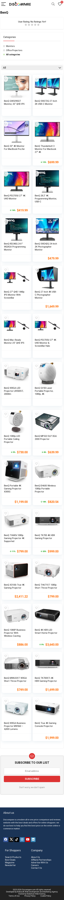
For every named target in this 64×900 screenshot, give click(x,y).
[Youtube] (27, 839)
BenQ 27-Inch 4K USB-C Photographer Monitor (46, 294)
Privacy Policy (29, 896)
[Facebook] (5, 839)
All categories (13, 54)
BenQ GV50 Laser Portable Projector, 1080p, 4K (44, 391)
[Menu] (3, 4)
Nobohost (31, 894)
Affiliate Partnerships (41, 860)
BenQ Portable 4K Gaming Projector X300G (12, 488)
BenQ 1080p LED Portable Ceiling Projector (12, 439)
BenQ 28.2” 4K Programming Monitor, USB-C (46, 198)
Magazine (9, 862)
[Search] (53, 4)
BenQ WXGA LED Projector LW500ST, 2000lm (13, 391)
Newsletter (10, 865)
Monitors (10, 46)
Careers (35, 865)
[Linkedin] (33, 839)
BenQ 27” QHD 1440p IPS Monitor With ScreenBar (14, 294)
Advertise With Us (39, 862)
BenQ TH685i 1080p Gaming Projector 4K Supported (14, 538)
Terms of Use (13, 896)
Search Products (13, 857)
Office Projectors (14, 50)
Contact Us (36, 868)
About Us (35, 857)
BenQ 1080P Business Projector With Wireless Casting (14, 633)
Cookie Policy (45, 896)
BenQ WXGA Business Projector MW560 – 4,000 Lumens (15, 726)
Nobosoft (20, 892)
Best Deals (10, 860)
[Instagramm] (22, 839)
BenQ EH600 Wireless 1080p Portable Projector (45, 488)
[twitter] (11, 839)
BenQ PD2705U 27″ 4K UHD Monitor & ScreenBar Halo (45, 343)
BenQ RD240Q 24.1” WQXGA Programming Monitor (15, 246)
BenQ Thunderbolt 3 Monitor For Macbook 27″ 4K (45, 149)
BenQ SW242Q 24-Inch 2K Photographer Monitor (46, 246)
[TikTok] (16, 839)
